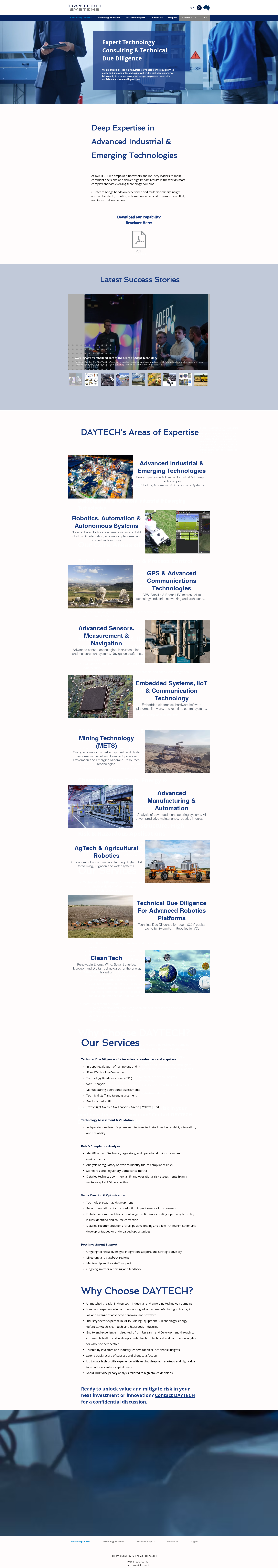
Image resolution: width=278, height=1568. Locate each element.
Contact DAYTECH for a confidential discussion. (138, 1398)
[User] (199, 7)
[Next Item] (204, 332)
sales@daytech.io (141, 1565)
